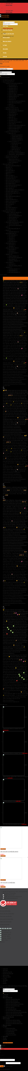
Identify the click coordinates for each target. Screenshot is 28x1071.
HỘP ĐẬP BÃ (12, 98)
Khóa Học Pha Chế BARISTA (13, 1002)
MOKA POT (11, 99)
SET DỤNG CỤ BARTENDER (16, 152)
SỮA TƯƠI (11, 244)
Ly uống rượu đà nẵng (11, 1034)
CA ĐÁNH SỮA (12, 88)
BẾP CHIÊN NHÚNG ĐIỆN (12, 196)
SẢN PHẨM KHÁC (10, 233)
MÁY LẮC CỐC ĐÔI (10, 186)
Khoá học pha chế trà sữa (12, 1000)
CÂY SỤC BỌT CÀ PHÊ (14, 122)
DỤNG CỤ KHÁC (13, 141)
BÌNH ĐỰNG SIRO (13, 159)
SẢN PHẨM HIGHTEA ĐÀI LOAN (14, 222)
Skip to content (3, 0)
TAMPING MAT (12, 89)
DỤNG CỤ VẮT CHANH (14, 127)
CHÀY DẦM (11, 123)
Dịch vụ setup (6, 37)
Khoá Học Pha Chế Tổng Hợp (13, 999)
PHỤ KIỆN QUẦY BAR (18, 60)
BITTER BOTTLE (15, 143)
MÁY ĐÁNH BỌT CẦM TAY (15, 110)
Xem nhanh (3, 849)
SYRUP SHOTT (12, 220)
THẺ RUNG (8, 168)
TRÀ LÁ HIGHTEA (13, 223)
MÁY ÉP (8, 206)
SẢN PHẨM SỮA (10, 243)
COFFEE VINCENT (13, 269)
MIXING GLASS (15, 147)
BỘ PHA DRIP (12, 85)
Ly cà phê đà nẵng (10, 1031)
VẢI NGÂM (11, 251)
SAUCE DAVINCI (13, 217)
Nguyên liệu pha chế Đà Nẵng (7, 913)
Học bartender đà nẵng (11, 1009)
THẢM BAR (11, 115)
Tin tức (4, 52)
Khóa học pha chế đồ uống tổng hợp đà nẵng (16, 1012)
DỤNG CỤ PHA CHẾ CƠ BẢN (16, 125)
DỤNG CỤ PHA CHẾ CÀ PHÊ (13, 83)
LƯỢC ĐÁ (14, 144)
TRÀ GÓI (11, 238)
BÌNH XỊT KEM (9, 175)
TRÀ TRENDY (12, 259)
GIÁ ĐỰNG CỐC (10, 178)
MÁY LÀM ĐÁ (9, 188)
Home (1, 60)
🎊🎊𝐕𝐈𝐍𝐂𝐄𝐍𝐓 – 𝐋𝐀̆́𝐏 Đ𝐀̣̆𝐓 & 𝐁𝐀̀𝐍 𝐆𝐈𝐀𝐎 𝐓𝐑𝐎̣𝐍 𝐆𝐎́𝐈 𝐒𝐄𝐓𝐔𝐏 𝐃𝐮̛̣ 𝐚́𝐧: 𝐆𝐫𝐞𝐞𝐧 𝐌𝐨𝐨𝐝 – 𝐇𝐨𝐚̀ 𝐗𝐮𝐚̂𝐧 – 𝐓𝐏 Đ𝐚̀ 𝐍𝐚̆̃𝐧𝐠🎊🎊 (15, 489)
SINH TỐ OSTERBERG (14, 215)
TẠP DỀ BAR (12, 112)
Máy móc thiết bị (7, 41)
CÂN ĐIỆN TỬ (12, 91)
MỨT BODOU (12, 218)
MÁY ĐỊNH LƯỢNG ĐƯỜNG (13, 185)
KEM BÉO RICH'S (13, 231)
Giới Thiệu (5, 26)
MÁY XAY (8, 194)
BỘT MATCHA (12, 241)
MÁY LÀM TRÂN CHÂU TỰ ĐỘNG (14, 189)
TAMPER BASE (12, 86)
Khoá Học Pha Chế (7, 30)
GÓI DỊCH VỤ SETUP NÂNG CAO (14, 1023)
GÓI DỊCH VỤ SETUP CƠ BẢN (13, 1021)
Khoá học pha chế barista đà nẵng (14, 1013)
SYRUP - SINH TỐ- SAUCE (12, 212)
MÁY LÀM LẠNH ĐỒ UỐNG (12, 165)
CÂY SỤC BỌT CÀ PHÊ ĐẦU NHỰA (9, 851)
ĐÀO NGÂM (12, 249)
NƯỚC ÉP (11, 264)
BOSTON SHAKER (16, 135)
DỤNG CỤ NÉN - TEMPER (15, 94)
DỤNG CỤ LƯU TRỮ (11, 157)
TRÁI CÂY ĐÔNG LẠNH (14, 265)
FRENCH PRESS (13, 96)
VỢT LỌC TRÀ (12, 118)
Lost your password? (5, 1069)
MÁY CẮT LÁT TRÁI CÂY (12, 180)
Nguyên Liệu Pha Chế (8, 33)
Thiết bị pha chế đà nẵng (5, 921)
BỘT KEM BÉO (12, 235)
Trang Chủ (5, 22)
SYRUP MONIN (12, 214)
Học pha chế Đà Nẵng (5, 911)
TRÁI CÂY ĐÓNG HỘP (11, 247)
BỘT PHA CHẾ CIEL (13, 228)
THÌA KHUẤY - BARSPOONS (16, 154)
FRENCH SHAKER (16, 138)
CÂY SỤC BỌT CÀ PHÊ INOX (7, 882)
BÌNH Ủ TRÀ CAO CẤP (11, 201)
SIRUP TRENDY (13, 256)
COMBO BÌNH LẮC (16, 136)
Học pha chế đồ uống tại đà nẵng (13, 1010)
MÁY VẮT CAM (9, 170)
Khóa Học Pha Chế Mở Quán (13, 1005)
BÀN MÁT (8, 167)
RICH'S (7, 230)
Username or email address (7, 1058)
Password (2, 1063)
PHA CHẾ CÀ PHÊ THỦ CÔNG (16, 101)
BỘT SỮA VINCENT (13, 272)
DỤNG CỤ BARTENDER (12, 131)
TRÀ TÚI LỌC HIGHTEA (14, 225)
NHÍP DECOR (14, 149)
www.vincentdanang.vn (12, 898)
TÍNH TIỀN (8, 198)
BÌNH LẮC (11, 117)
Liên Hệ (5, 56)
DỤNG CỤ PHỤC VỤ (11, 107)
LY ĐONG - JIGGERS (14, 151)
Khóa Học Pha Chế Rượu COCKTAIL (14, 1004)
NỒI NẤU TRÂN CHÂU (11, 191)
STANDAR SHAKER (16, 139)
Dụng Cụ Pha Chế (8, 60)
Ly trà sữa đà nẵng (10, 1033)
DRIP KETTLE (12, 93)
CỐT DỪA (11, 236)
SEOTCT (8, 987)
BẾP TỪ (8, 173)
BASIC (10, 104)
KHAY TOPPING (13, 162)
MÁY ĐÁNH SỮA (10, 183)
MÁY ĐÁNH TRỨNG (11, 207)
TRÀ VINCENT (12, 270)
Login (2, 1066)
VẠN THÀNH (9, 262)
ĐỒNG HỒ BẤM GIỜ (14, 128)
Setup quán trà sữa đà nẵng (6, 919)
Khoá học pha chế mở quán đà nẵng (14, 1015)
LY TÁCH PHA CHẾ (7, 80)
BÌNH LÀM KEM (12, 114)
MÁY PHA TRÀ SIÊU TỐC (12, 193)
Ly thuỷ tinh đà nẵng (4, 924)
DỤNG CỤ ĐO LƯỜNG (11, 156)
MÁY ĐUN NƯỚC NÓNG (12, 181)
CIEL (7, 227)
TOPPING (11, 239)
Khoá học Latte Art (10, 1007)
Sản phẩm (5, 49)
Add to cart (3, 856)
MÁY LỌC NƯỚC (10, 209)
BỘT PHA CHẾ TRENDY (15, 257)
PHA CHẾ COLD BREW (14, 102)
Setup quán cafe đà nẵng (6, 916)
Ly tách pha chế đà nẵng (11, 1029)
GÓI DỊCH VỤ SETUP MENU (13, 1020)
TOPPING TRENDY (13, 260)
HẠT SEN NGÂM (13, 252)
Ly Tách (5, 45)
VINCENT (8, 267)
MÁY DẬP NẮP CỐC (11, 177)
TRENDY (8, 254)
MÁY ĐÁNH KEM (10, 202)
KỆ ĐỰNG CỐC (12, 130)
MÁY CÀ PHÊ (9, 204)
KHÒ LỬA (13, 146)
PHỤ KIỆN (11, 106)
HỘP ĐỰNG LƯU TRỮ (14, 160)
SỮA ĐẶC (11, 246)
